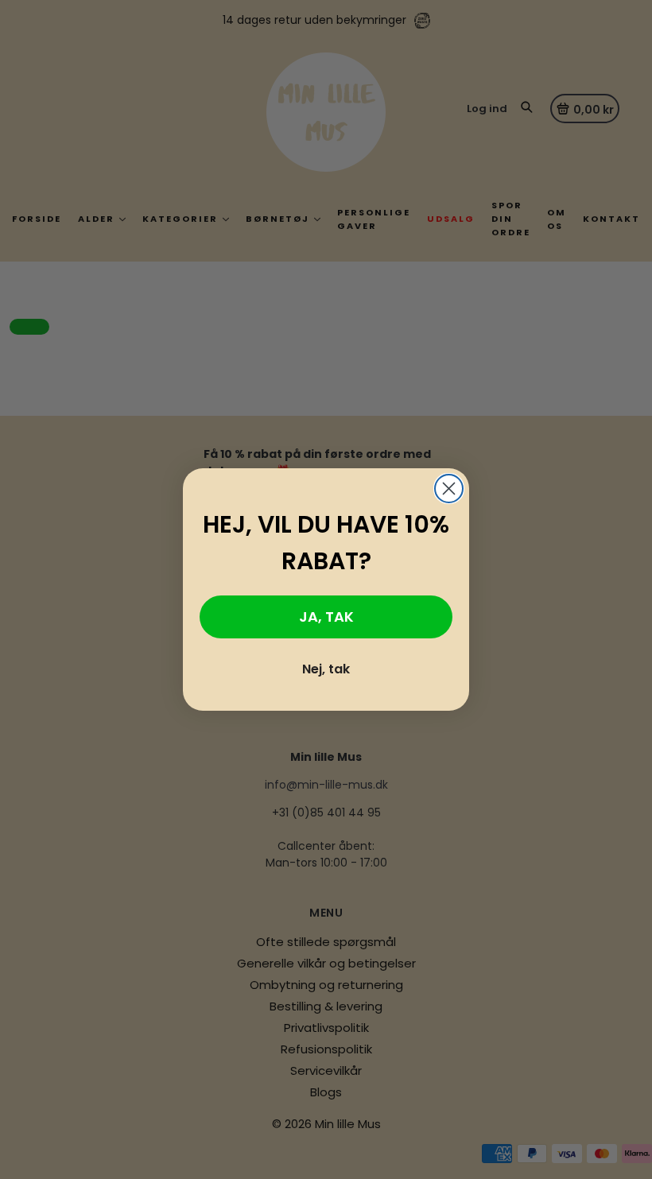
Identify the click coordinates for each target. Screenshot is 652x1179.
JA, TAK (326, 616)
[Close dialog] (449, 488)
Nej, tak (326, 669)
